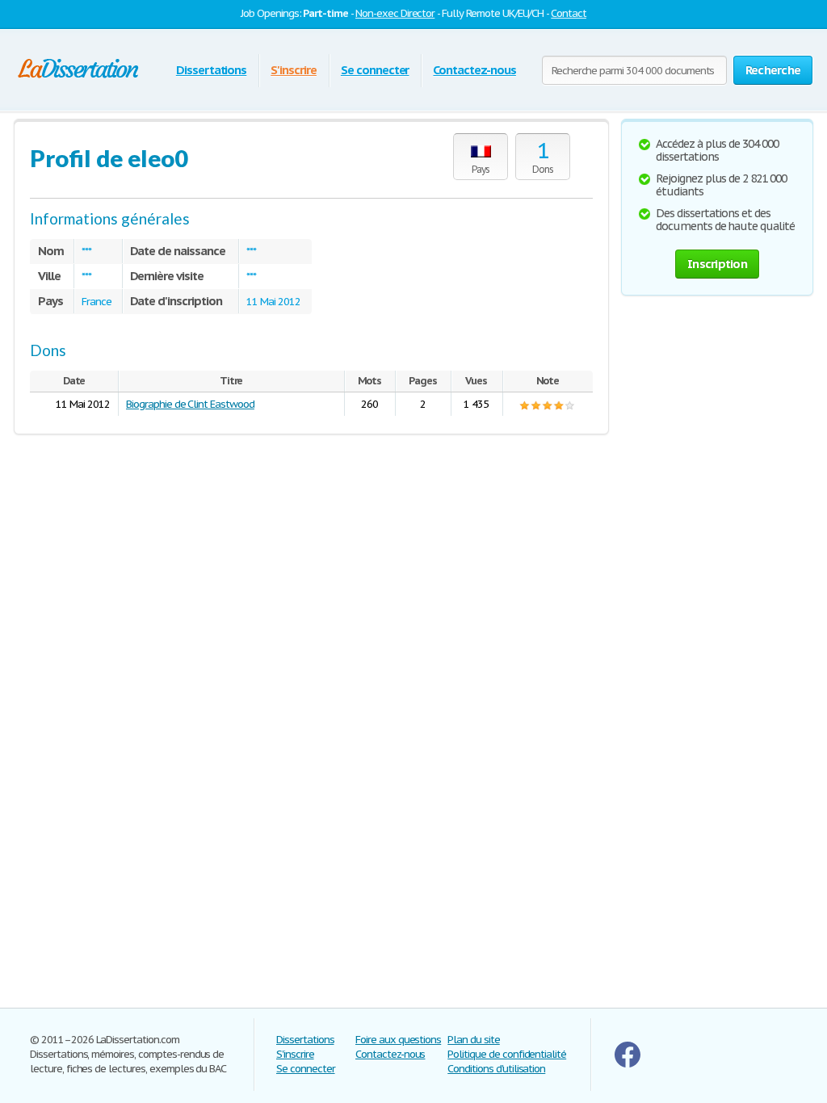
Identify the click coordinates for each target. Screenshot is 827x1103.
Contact (568, 13)
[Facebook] (627, 1064)
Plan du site (473, 1039)
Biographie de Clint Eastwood (190, 404)
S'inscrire (294, 70)
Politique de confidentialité (506, 1054)
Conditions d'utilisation (496, 1069)
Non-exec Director (394, 13)
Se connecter (375, 70)
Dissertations (211, 70)
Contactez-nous (474, 70)
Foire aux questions (398, 1039)
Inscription (717, 263)
